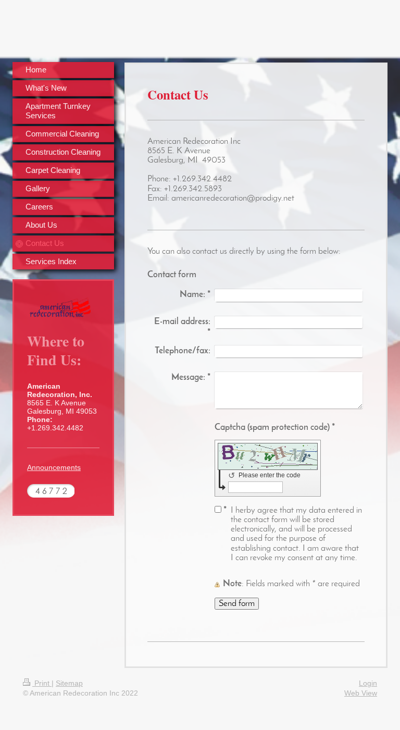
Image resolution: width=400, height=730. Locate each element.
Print (42, 683)
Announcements (54, 467)
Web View (360, 693)
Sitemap (69, 683)
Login (368, 683)
